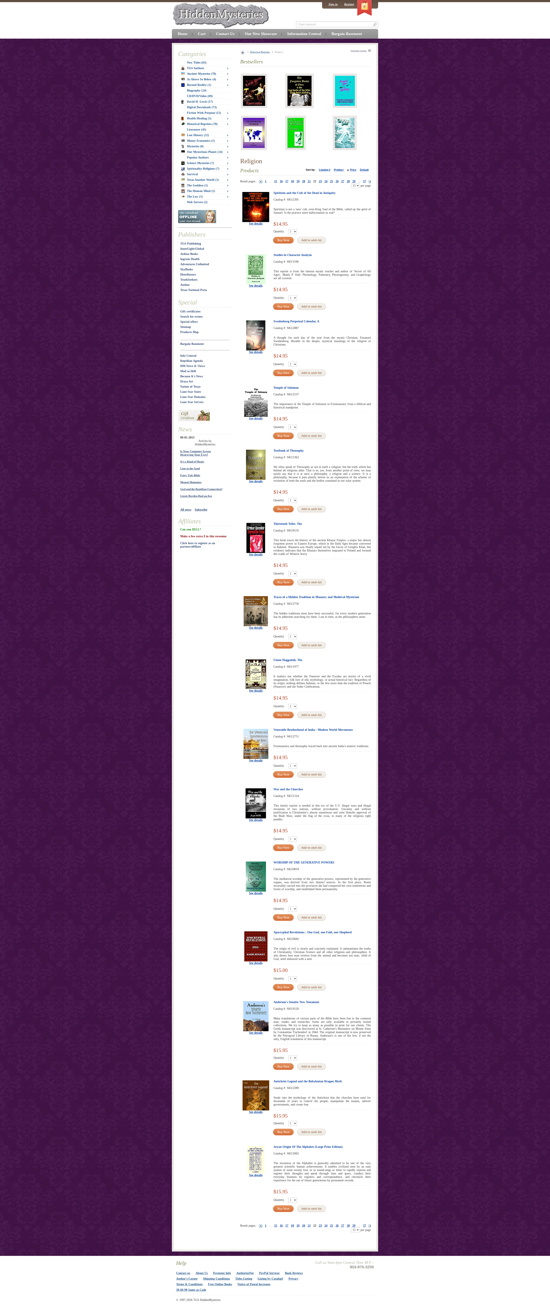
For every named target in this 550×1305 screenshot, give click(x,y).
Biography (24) (196, 90)
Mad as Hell (188, 371)
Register (349, 4)
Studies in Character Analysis (292, 255)
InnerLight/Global (192, 248)
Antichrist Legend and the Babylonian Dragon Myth (307, 1081)
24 (325, 181)
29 (353, 181)
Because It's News (191, 376)
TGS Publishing (190, 243)
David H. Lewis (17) (200, 101)
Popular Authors (198, 157)
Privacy (293, 1278)
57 (364, 181)
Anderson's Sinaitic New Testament (296, 1002)
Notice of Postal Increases (253, 1284)
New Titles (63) (196, 62)
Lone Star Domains (192, 397)
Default (364, 169)
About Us (202, 1273)
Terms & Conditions (189, 1284)
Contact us (183, 1273)
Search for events (191, 316)
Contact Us (225, 34)
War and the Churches (288, 789)
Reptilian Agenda (191, 360)
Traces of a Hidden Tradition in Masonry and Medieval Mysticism (316, 597)
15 (275, 181)
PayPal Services (269, 1273)
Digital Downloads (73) (202, 107)
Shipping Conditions (216, 1278)
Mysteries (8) (195, 146)
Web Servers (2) (197, 202)
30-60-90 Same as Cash (191, 1289)
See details (256, 223)
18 (292, 181)
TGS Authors (195, 68)
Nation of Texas (190, 386)
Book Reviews (294, 1273)
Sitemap (185, 327)
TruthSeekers (188, 279)
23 (320, 181)
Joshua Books (189, 254)
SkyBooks (186, 269)
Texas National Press (193, 290)
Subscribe (201, 509)
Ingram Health (190, 259)
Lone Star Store (190, 391)
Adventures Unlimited (194, 264)
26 (337, 181)
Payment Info (222, 1273)
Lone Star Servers (191, 402)
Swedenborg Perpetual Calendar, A (296, 321)
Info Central (188, 355)
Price (353, 169)
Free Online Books (220, 1284)
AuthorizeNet (245, 1273)
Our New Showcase (261, 34)
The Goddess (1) (197, 185)
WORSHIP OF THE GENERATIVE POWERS (303, 862)
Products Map (189, 332)
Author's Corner (187, 1278)
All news (185, 509)
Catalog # (324, 169)
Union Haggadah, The (287, 660)
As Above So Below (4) (201, 79)
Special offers (189, 321)
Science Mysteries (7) (200, 163)
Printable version (359, 51)
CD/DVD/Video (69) (200, 96)
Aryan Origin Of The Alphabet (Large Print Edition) (308, 1146)
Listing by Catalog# (270, 1278)
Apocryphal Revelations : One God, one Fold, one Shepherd (312, 932)
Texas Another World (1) (203, 179)
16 (281, 181)
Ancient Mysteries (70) (201, 73)
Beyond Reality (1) (199, 85)
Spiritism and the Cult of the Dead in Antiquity (304, 193)
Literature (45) (196, 129)
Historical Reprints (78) (202, 124)
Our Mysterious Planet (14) (205, 152)
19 (297, 181)
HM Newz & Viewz (192, 366)
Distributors (188, 274)
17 (286, 181)
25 (331, 181)
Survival (192, 174)
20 (303, 181)
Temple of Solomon (286, 387)
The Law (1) (195, 196)
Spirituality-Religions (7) (203, 168)
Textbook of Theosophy (288, 450)
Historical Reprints (260, 52)
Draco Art (186, 381)
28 (348, 181)
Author (185, 284)
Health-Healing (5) (199, 118)
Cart (202, 34)
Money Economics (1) (201, 140)
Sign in (333, 4)
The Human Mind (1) (201, 191)
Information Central (304, 34)
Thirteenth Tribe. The (287, 523)
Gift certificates (190, 311)
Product (339, 169)
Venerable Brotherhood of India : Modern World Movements (313, 729)
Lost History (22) (198, 135)
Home (183, 34)
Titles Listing (243, 1278)
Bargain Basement (192, 344)
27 (342, 181)
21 (309, 181)
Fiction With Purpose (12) (204, 112)
